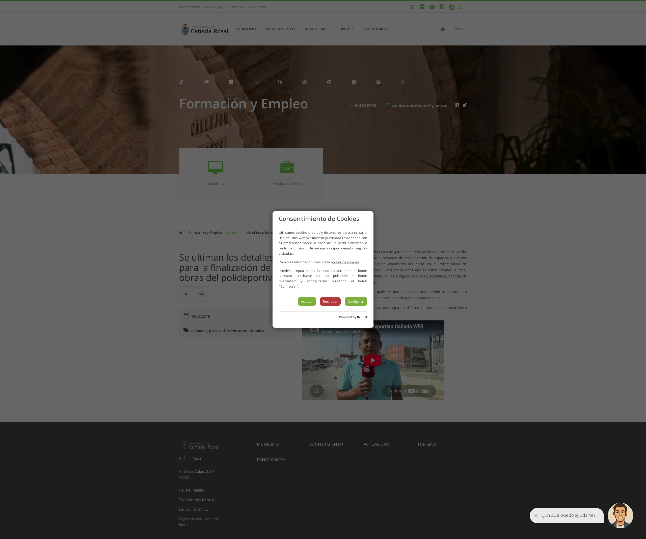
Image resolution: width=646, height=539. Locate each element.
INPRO (362, 317)
